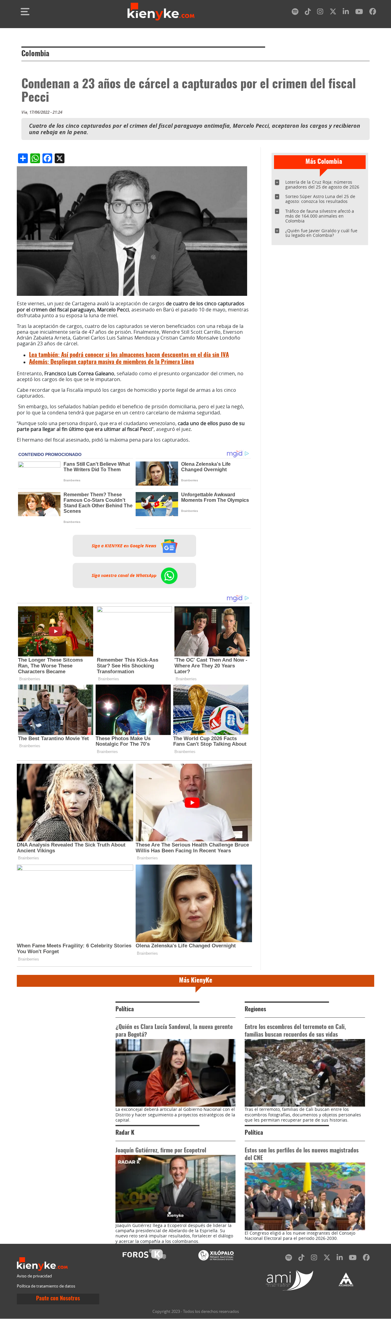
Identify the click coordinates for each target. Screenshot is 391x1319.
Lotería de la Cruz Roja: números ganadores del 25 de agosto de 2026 (322, 184)
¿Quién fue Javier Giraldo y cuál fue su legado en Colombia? (321, 233)
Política (124, 1009)
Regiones (255, 1009)
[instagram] (320, 12)
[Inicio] (161, 11)
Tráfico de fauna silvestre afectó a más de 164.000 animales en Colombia (319, 216)
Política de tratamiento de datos (46, 1286)
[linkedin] (346, 12)
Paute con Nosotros (58, 1299)
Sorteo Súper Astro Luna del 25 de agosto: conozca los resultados (320, 198)
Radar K (124, 1133)
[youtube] (359, 12)
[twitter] (333, 12)
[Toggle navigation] (25, 11)
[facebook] (372, 12)
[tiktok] (308, 12)
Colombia (35, 54)
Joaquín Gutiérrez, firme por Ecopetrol (160, 1151)
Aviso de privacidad (34, 1276)
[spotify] (295, 12)
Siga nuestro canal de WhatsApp (125, 575)
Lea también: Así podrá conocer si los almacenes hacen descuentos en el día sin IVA (129, 355)
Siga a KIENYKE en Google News (125, 546)
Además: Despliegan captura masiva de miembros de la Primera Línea (111, 362)
